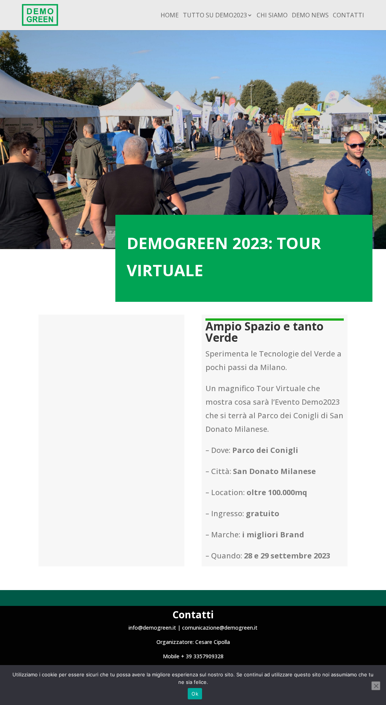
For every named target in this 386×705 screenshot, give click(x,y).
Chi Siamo (272, 15)
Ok (194, 694)
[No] (375, 685)
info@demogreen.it (152, 627)
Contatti (348, 15)
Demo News (310, 15)
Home (170, 15)
